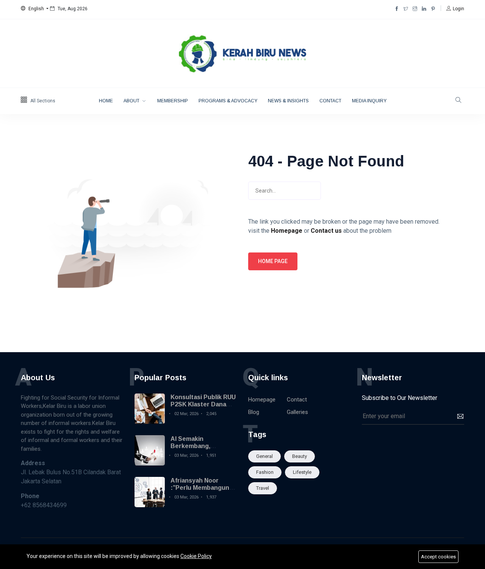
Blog (253, 412)
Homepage (261, 399)
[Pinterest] (433, 8)
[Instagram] (415, 8)
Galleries (297, 412)
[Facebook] (396, 8)
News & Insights (288, 100)
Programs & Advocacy (228, 100)
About (132, 100)
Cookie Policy (196, 556)
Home (106, 100)
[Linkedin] (424, 8)
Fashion (265, 472)
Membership (172, 100)
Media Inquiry (369, 100)
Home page (273, 261)
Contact (330, 100)
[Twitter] (406, 8)
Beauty (299, 456)
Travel (262, 488)
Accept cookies (438, 557)
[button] (34, 8)
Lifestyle (302, 472)
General (264, 456)
